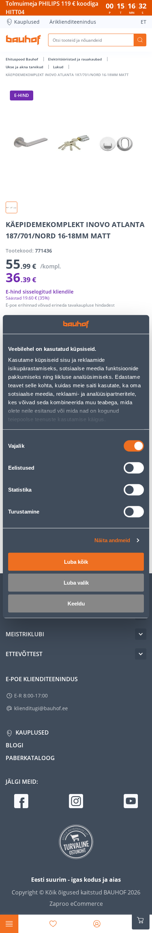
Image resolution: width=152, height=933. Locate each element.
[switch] (134, 467)
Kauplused (27, 21)
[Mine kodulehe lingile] (23, 40)
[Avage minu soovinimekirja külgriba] (53, 924)
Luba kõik (76, 561)
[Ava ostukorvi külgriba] (140, 920)
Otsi (140, 40)
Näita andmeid (112, 540)
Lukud (58, 66)
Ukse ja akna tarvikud (25, 66)
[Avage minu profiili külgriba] (97, 924)
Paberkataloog (30, 758)
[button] (11, 207)
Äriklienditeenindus (72, 21)
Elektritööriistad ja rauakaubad (75, 59)
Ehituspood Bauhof (22, 59)
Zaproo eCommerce (76, 904)
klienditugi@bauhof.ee (41, 708)
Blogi (14, 745)
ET (143, 21)
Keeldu (76, 603)
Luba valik (76, 582)
